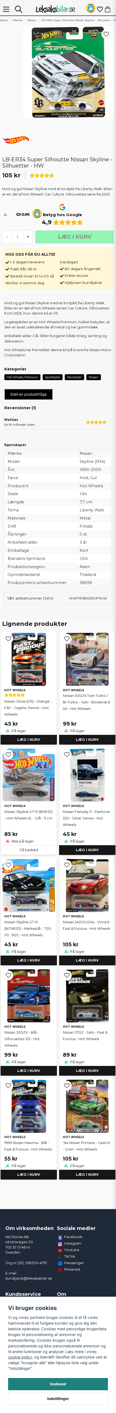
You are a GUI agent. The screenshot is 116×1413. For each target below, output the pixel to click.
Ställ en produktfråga (28, 394)
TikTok (69, 1256)
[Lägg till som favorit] (99, 9)
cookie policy (20, 1357)
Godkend (58, 1384)
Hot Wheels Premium (22, 377)
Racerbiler (74, 377)
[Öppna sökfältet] (18, 9)
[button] (90, 9)
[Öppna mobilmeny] (6, 9)
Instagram (72, 1243)
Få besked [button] (29, 850)
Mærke (18, 20)
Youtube (71, 1250)
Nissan (32, 20)
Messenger (74, 1263)
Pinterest (72, 1269)
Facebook (73, 1237)
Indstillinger (58, 1398)
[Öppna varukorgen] (108, 9)
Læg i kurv (28, 740)
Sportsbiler (52, 377)
